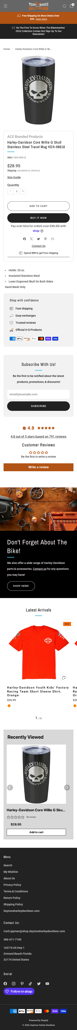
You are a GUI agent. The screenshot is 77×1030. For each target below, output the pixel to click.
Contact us (39, 568)
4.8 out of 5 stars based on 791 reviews (38, 436)
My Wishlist (11, 871)
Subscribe (38, 406)
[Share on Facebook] (24, 239)
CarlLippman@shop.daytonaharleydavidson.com (34, 931)
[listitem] (39, 18)
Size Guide (14, 177)
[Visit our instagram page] (13, 983)
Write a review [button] (38, 467)
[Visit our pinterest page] (22, 983)
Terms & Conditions (16, 891)
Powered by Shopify (38, 1020)
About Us (9, 878)
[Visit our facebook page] (5, 983)
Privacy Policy (12, 884)
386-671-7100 (12, 939)
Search (8, 865)
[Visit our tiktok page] (30, 983)
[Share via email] (52, 239)
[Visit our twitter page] (39, 983)
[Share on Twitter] (38, 239)
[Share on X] (31, 239)
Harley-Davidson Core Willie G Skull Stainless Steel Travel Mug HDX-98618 (35, 810)
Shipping (11, 170)
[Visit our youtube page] (47, 983)
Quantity (13, 185)
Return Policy (12, 897)
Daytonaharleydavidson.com (21, 910)
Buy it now (38, 217)
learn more (41, 19)
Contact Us (38, 246)
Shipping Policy (13, 904)
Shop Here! (21, 585)
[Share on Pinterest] (45, 239)
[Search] (64, 6)
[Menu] (6, 6)
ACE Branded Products (25, 137)
